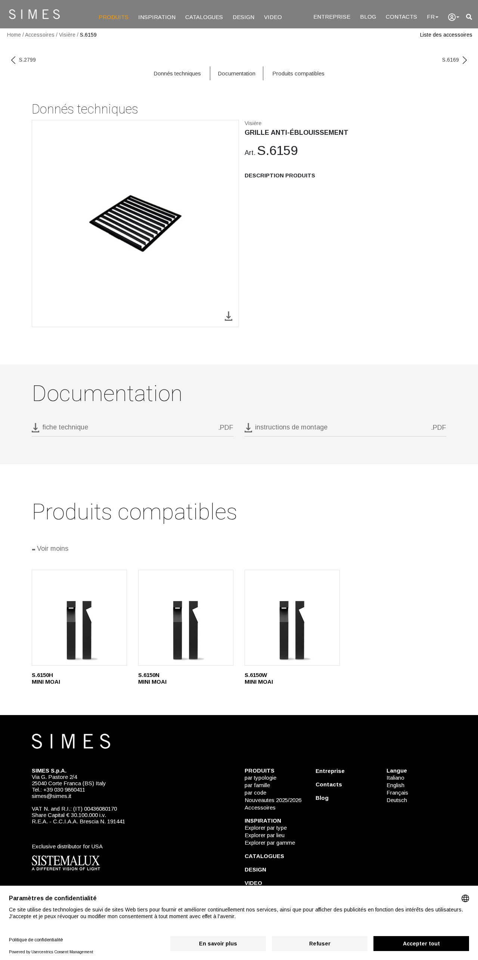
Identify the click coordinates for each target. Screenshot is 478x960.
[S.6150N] (185, 618)
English (395, 785)
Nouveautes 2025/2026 (273, 800)
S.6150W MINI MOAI (259, 678)
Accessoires (40, 35)
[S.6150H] (79, 618)
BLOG (368, 16)
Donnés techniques (177, 73)
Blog (322, 798)
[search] (469, 17)
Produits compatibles (298, 73)
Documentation (236, 73)
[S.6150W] (292, 618)
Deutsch (397, 800)
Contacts (329, 784)
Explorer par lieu (265, 835)
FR (431, 16)
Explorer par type (266, 827)
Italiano (395, 777)
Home (14, 35)
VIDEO (273, 17)
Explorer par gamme (270, 842)
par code (255, 792)
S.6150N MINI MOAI (152, 678)
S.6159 (88, 35)
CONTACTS (401, 16)
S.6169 (450, 60)
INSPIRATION (157, 17)
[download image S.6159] (228, 315)
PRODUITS (113, 17)
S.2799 (27, 60)
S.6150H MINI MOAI (46, 678)
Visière (67, 35)
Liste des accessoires (446, 35)
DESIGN (243, 17)
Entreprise (330, 771)
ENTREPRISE (331, 16)
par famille (257, 785)
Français (397, 792)
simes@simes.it (51, 796)
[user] (453, 17)
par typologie (260, 777)
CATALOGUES (204, 17)
